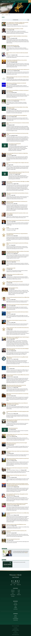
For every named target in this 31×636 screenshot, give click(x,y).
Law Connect (15, 609)
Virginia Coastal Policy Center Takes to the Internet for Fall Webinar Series (17, 76)
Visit (14, 584)
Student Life (19, 594)
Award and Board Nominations (13, 428)
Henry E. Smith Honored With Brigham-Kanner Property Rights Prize (16, 115)
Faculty (19, 590)
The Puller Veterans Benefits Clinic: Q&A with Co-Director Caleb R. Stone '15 (17, 69)
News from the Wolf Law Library (13, 287)
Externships (15, 604)
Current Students (15, 618)
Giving (19, 591)
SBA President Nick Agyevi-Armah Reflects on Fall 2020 (14, 28)
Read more (26, 552)
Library (19, 593)
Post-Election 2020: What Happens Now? (12, 45)
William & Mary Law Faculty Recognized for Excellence (14, 281)
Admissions (13, 590)
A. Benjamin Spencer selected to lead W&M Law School (14, 274)
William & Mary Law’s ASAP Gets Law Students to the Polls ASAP (16, 83)
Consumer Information (15, 629)
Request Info (19, 584)
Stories (7, 14)
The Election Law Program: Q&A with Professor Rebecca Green (15, 99)
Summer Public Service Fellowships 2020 (14, 143)
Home (2, 14)
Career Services (12, 594)
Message (7, 227)
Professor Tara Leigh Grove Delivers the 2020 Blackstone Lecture (16, 524)
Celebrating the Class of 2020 (10, 268)
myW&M (15, 607)
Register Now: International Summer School (13, 539)
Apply (11, 584)
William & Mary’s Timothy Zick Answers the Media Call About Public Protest (17, 220)
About (15, 606)
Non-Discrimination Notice (15, 630)
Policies (15, 631)
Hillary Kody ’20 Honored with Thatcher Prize (13, 260)
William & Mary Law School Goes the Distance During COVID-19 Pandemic (17, 304)
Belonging (12, 596)
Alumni (13, 593)
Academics (12, 591)
